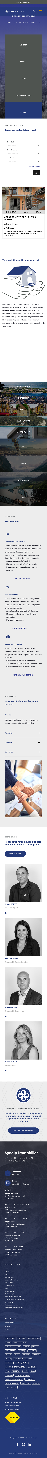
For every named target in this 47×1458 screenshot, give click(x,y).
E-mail (14, 1181)
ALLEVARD (21, 1338)
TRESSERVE (25, 1383)
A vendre (7, 1326)
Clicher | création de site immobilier (23, 1453)
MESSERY (15, 1371)
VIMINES (36, 1383)
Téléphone (16, 1171)
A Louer (7, 1329)
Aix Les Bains (10, 1338)
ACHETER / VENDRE (21, 578)
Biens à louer (9, 1283)
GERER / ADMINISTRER (22, 675)
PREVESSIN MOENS (22, 1375)
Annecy (8, 1343)
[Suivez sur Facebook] (17, 1444)
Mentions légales (10, 1294)
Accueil (7, 1269)
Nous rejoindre (15, 853)
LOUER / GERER (19, 628)
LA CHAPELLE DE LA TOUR (23, 1359)
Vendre (23, 62)
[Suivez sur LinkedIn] (29, 1444)
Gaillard (8, 1359)
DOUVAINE (36, 1355)
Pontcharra (9, 1375)
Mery (7, 1371)
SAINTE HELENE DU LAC (14, 1379)
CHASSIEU (32, 1351)
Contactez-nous (9, 1285)
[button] (5, 213)
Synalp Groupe (31, 1438)
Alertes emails (9, 1277)
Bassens (26, 1347)
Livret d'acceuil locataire (12, 1406)
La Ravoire (9, 1363)
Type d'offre (11, 142)
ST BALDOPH (29, 1379)
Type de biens (12, 150)
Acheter (23, 45)
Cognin (17, 1355)
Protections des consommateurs (15, 1299)
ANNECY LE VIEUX (20, 1343)
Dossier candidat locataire (13, 1402)
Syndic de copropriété (11, 1305)
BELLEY (35, 1347)
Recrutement (9, 1302)
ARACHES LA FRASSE (13, 1347)
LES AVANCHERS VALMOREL (15, 1367)
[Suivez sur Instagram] (23, 1444)
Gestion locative (23, 95)
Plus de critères (34, 166)
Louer (23, 78)
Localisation (11, 158)
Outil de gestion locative (12, 1409)
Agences (7, 1274)
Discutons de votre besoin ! (23, 1130)
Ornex (33, 1371)
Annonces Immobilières (12, 1280)
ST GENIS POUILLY (12, 1383)
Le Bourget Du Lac (22, 1363)
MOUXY (24, 1371)
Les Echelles (32, 1367)
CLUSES (8, 1355)
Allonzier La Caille (34, 1338)
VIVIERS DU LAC (11, 1387)
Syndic (23, 112)
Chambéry (22, 1351)
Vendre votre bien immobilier (13, 1308)
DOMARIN (26, 1355)
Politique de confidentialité (13, 1296)
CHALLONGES (10, 1351)
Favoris (7, 1288)
